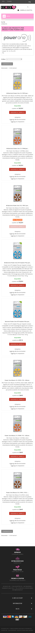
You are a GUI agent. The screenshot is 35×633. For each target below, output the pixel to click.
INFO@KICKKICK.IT (17, 590)
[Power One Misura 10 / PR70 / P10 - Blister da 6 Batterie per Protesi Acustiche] (17, 368)
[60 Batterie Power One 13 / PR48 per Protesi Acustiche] (17, 136)
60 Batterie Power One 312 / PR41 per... (17, 205)
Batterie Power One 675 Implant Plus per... (17, 321)
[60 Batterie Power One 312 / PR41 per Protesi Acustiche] (17, 193)
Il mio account (17, 598)
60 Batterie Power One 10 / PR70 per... (17, 93)
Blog (30, 1)
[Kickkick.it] (8, 7)
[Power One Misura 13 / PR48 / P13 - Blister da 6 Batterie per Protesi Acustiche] (17, 423)
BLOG (17, 609)
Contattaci (9, 1)
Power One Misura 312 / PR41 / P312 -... (17, 492)
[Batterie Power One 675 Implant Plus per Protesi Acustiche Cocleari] (17, 309)
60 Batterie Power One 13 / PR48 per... (17, 148)
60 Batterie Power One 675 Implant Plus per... (17, 262)
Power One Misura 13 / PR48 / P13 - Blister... (17, 435)
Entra (3, 1)
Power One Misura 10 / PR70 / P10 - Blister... (17, 380)
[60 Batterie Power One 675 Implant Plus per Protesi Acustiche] (17, 251)
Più (3, 53)
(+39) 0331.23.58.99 (23, 588)
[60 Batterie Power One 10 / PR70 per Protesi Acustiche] (17, 81)
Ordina (3, 59)
